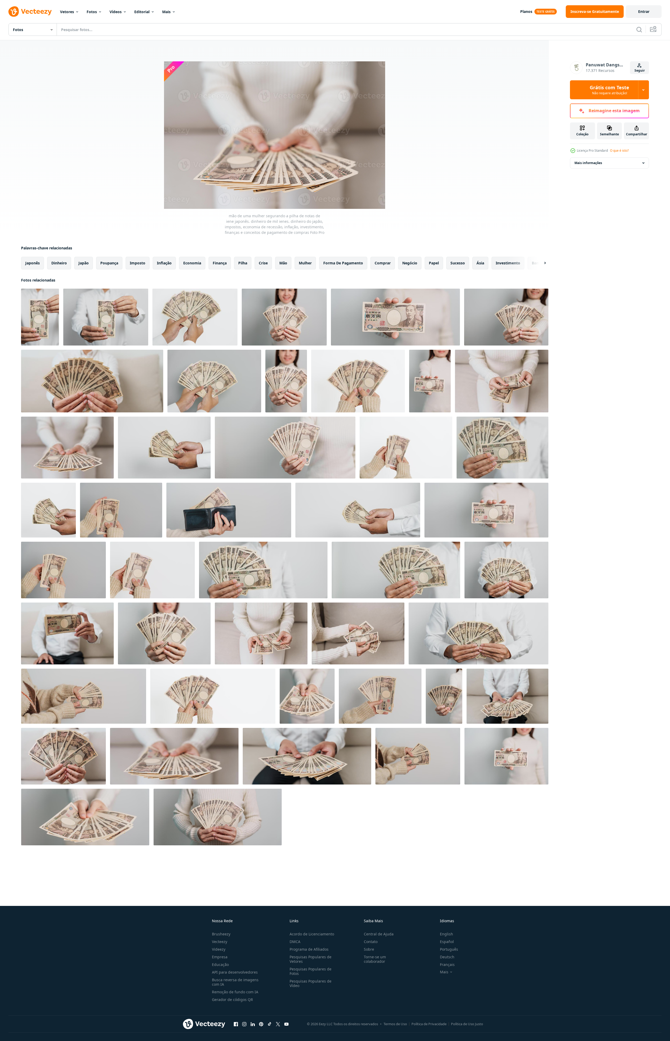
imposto (137, 262)
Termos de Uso (395, 1024)
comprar (383, 262)
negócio (409, 262)
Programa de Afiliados (309, 949)
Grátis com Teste (609, 89)
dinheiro (59, 262)
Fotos (92, 11)
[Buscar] (639, 29)
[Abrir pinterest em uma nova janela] (261, 1024)
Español (447, 941)
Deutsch (447, 956)
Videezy (218, 949)
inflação (164, 262)
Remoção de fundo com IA (235, 991)
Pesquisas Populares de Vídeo (310, 983)
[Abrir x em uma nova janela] (278, 1024)
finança (220, 262)
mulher (305, 262)
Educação (220, 964)
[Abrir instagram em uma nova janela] (244, 1024)
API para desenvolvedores (235, 972)
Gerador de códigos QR (232, 999)
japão (83, 262)
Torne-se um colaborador (375, 959)
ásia (480, 262)
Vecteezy (219, 941)
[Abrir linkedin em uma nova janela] (253, 1024)
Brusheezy (221, 933)
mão (283, 262)
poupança (109, 262)
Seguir (639, 70)
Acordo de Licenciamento (312, 933)
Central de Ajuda (379, 933)
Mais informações (588, 163)
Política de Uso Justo (467, 1024)
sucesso (457, 262)
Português (449, 949)
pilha (242, 262)
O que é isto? (619, 150)
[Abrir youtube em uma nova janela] (286, 1024)
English (446, 933)
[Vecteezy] (30, 11)
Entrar (643, 11)
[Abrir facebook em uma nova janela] (236, 1024)
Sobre (369, 949)
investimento (508, 262)
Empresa (219, 956)
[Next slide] (540, 263)
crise (263, 262)
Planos (526, 11)
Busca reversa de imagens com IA (235, 982)
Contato (371, 941)
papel (434, 262)
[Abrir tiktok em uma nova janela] (269, 1024)
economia (192, 262)
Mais (166, 11)
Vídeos (116, 11)
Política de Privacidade (428, 1024)
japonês (32, 262)
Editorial (142, 11)
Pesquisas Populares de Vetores (310, 959)
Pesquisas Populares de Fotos (310, 971)
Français (447, 964)
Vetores (67, 11)
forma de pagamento (343, 262)
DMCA (295, 941)
